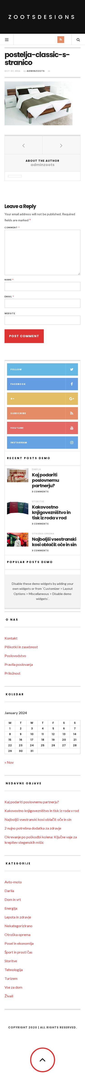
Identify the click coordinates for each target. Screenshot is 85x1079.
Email (9, 297)
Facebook (18, 384)
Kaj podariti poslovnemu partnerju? (45, 480)
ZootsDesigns (42, 17)
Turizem (11, 978)
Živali (9, 996)
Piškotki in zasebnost (21, 647)
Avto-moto (13, 882)
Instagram (18, 442)
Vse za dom (13, 987)
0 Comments (40, 491)
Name (9, 280)
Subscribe (18, 413)
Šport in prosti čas (18, 952)
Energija (11, 908)
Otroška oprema (43, 533)
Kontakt (11, 638)
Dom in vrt (13, 899)
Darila (36, 469)
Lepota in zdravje (18, 917)
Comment (12, 228)
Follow (16, 369)
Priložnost (12, 673)
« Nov (9, 762)
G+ (12, 398)
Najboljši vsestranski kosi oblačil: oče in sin (54, 541)
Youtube (17, 428)
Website (10, 313)
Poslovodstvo (15, 655)
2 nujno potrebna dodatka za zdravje (33, 828)
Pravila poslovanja (19, 664)
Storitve (38, 501)
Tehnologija (14, 969)
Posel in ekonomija (19, 943)
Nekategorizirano (18, 926)
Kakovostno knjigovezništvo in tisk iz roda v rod (51, 512)
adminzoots (36, 71)
